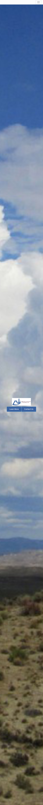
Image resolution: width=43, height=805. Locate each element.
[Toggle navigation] (38, 2)
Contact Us (28, 409)
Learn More (14, 409)
